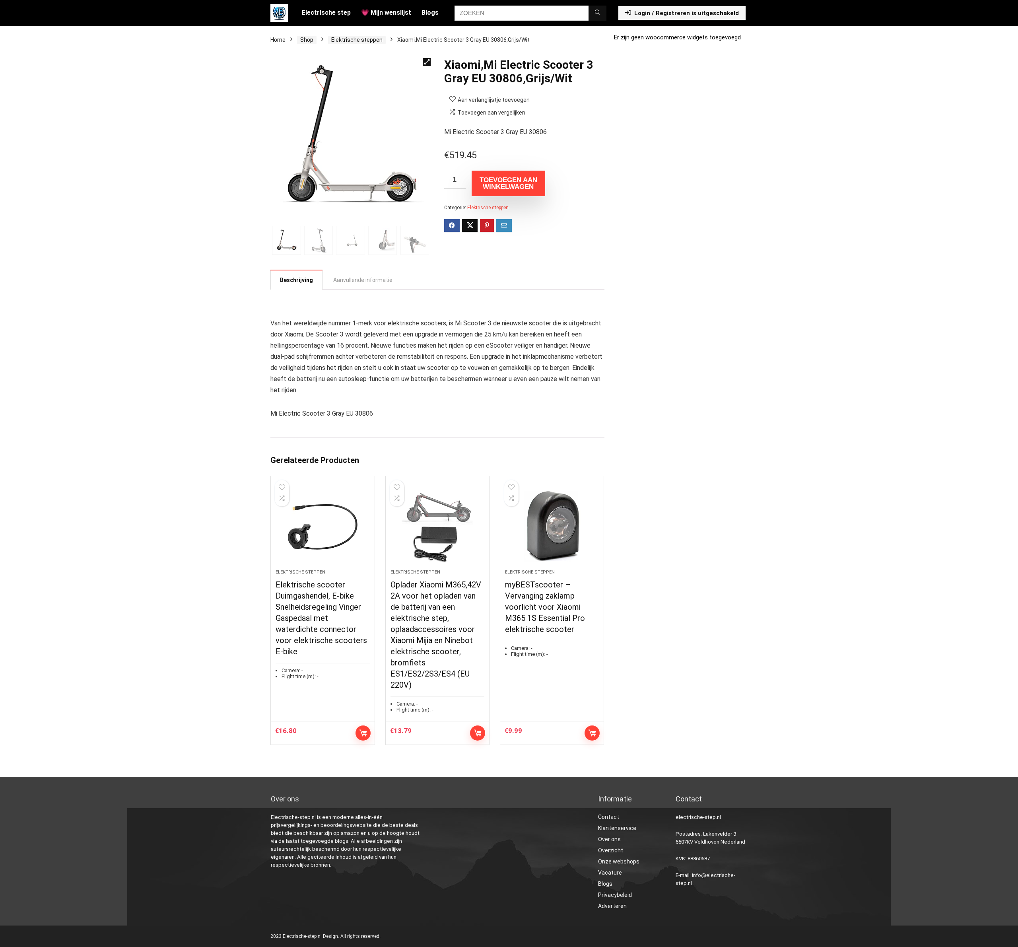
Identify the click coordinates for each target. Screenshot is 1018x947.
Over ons (609, 839)
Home (278, 40)
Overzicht (610, 850)
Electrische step (326, 12)
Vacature (610, 872)
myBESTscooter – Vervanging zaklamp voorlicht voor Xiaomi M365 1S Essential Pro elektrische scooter (545, 607)
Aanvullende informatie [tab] (362, 280)
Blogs (430, 12)
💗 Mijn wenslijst (386, 12)
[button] (427, 62)
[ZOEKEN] (597, 13)
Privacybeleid (615, 895)
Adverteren (612, 906)
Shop (306, 40)
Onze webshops (618, 861)
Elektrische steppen (357, 40)
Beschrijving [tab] (296, 280)
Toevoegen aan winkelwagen (508, 183)
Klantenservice (617, 828)
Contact (608, 817)
